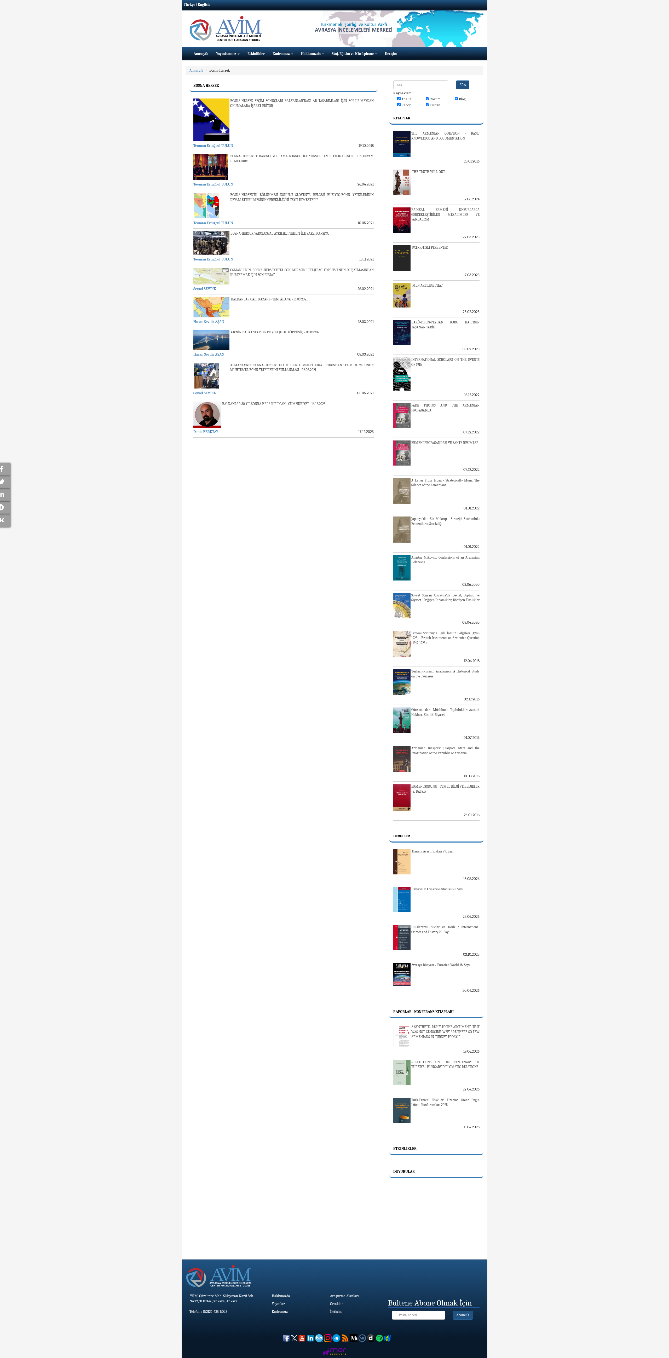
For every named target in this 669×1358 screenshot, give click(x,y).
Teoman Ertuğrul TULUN (213, 145)
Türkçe (189, 4)
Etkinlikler (256, 53)
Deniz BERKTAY (205, 431)
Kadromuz (282, 53)
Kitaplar (401, 118)
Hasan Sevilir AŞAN (208, 321)
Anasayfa (201, 53)
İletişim (391, 53)
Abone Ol (463, 1315)
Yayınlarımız (226, 53)
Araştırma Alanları (344, 1296)
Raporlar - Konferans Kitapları (423, 1011)
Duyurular (404, 1171)
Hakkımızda (311, 53)
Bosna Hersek (219, 70)
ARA (462, 85)
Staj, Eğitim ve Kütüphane (353, 53)
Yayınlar (278, 1304)
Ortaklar (336, 1304)
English (204, 4)
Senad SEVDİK (204, 288)
